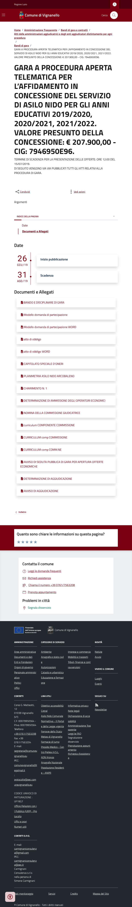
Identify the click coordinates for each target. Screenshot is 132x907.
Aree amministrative (25, 652)
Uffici (16, 688)
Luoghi (98, 678)
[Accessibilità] (10, 896)
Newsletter (101, 709)
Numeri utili (20, 827)
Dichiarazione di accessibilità (79, 718)
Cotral (44, 711)
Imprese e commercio (79, 652)
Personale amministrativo (25, 674)
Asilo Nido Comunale (52, 716)
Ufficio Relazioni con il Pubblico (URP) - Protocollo (25, 811)
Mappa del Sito (101, 894)
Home (17, 30)
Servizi (51, 894)
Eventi (98, 684)
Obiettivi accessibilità (52, 706)
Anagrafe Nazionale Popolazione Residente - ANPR (52, 767)
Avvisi (98, 657)
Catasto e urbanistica (52, 672)
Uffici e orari (20, 821)
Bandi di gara (21, 45)
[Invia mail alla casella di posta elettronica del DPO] (25, 851)
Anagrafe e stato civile (52, 659)
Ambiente (46, 652)
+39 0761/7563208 (25, 734)
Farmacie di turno (50, 742)
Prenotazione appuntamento (79, 748)
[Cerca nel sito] (113, 15)
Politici (17, 683)
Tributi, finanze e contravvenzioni (79, 664)
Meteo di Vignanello (51, 737)
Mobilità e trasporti (78, 657)
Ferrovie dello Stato (51, 731)
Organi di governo (23, 667)
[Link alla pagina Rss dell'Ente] (97, 705)
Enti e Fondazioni (23, 662)
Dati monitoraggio (23, 894)
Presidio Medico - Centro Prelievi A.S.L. (52, 749)
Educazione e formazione (52, 680)
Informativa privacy (78, 706)
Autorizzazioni (48, 667)
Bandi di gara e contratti (74, 30)
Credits (74, 894)
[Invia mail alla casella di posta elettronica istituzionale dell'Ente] (25, 753)
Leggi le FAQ (74, 733)
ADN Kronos (47, 757)
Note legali (74, 711)
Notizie (98, 652)
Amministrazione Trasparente (40, 30)
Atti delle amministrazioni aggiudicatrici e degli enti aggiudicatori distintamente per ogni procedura (63, 36)
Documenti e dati (23, 657)
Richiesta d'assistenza (79, 756)
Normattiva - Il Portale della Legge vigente (52, 723)
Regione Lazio (20, 4)
